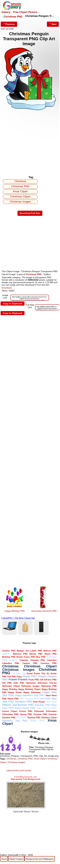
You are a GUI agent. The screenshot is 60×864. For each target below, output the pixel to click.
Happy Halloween (32, 692)
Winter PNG (37, 720)
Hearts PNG (13, 699)
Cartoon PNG (29, 663)
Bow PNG (41, 657)
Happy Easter (15, 692)
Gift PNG (7, 683)
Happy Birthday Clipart (29, 689)
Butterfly (13, 660)
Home (4, 859)
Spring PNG (26, 714)
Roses (18, 708)
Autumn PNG (8, 651)
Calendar (24, 660)
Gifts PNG (19, 683)
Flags (19, 676)
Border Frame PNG (25, 657)
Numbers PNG (23, 701)
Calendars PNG (10, 663)
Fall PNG (11, 676)
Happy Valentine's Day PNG (30, 695)
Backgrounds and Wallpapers (39, 859)
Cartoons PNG (49, 663)
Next (54, 24)
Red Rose (51, 701)
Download (6, 288)
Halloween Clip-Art (47, 683)
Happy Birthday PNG (15, 611)
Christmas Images (20, 201)
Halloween (31, 683)
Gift (41, 680)
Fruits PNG (33, 680)
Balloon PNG (50, 651)
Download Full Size (30, 213)
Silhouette (39, 711)
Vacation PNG (33, 717)
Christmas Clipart (20, 196)
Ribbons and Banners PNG (18, 704)
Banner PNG (36, 654)
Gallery (6, 12)
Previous (10, 24)
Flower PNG (30, 676)
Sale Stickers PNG (47, 708)
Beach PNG (51, 654)
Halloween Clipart (11, 686)
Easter (30, 673)
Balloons (6, 653)
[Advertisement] (30, 142)
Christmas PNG (13, 16)
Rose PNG (8, 708)
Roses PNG (29, 708)
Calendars (52, 660)
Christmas (20, 181)
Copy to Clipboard (12, 303)
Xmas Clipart (20, 191)
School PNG (25, 711)
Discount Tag (18, 673)
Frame (13, 679)
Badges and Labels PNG (29, 651)
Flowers (42, 676)
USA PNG (21, 717)
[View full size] (30, 110)
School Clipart (9, 711)
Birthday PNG (8, 657)
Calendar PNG (37, 660)
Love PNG (45, 698)
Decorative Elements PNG (44, 611)
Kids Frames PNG (29, 698)
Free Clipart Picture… (26, 12)
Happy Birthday (9, 689)
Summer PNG (40, 714)
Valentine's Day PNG (15, 720)
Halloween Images (30, 686)
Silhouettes (51, 711)
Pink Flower (39, 702)
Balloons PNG (20, 654)
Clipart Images (16, 859)
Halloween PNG (49, 686)
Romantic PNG (42, 705)
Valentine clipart (49, 717)
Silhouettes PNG (10, 714)
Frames (23, 679)
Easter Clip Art (41, 673)
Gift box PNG (50, 680)
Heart (48, 695)
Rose (54, 705)
